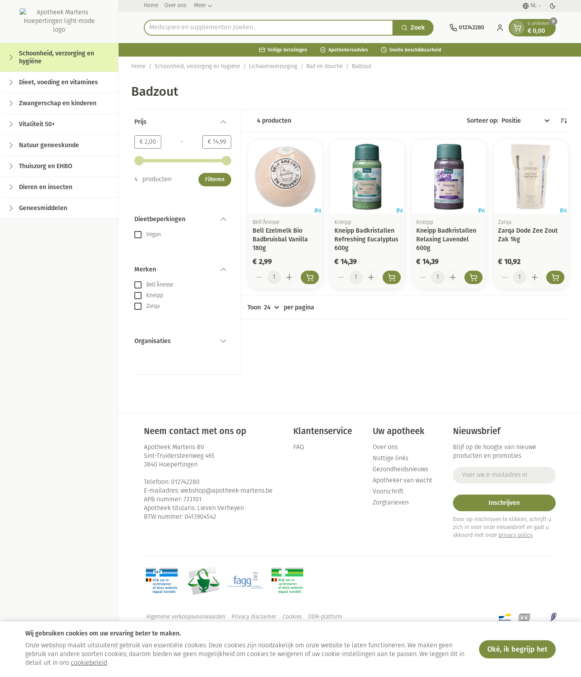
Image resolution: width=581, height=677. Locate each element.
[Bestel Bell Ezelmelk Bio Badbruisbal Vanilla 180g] (310, 277)
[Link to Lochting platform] (553, 617)
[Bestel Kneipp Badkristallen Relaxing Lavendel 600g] (473, 277)
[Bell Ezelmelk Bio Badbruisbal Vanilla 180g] (285, 176)
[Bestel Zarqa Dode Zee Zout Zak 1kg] (555, 277)
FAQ (298, 447)
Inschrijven (504, 502)
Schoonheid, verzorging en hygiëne (197, 67)
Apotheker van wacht (402, 481)
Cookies (292, 617)
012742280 (185, 482)
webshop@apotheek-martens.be (227, 491)
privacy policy (515, 536)
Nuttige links (390, 458)
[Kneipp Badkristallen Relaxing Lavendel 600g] (448, 176)
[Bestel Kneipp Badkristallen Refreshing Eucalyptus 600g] (392, 277)
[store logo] (59, 21)
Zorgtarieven (391, 503)
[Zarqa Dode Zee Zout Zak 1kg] (530, 176)
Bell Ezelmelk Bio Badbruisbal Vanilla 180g (280, 239)
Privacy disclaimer (254, 617)
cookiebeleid (89, 663)
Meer (200, 6)
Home (151, 6)
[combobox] (268, 28)
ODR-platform (325, 617)
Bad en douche (324, 67)
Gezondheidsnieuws (400, 470)
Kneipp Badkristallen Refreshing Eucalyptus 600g (366, 239)
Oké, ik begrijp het (517, 649)
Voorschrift (388, 492)
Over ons (175, 6)
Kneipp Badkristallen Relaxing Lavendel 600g (446, 239)
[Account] (500, 28)
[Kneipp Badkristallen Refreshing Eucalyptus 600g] (367, 176)
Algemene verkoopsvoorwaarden (185, 617)
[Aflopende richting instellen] (563, 120)
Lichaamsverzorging (273, 67)
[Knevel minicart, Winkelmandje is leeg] (517, 28)
